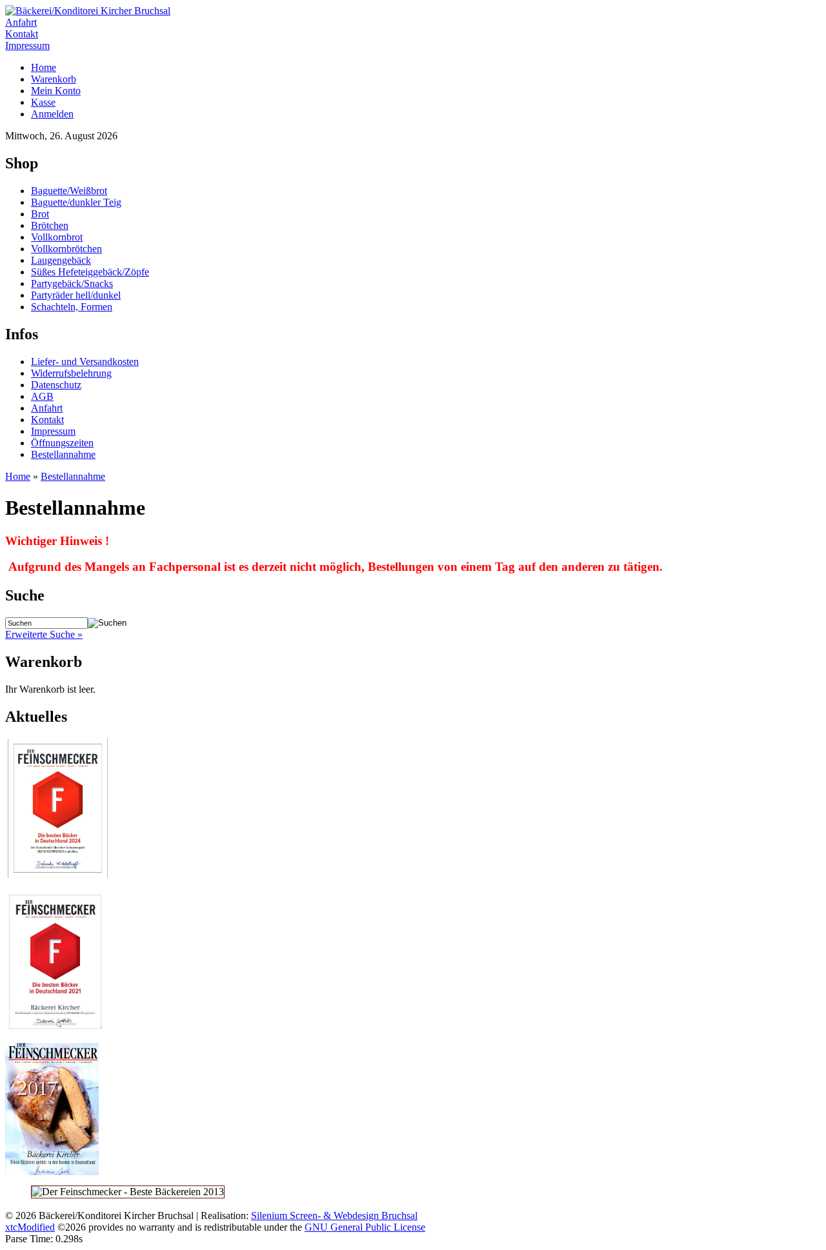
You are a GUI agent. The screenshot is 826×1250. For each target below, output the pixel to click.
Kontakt (21, 33)
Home (43, 67)
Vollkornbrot (57, 237)
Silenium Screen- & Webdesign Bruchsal (334, 1215)
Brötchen (49, 225)
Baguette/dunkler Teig (76, 202)
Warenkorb (53, 79)
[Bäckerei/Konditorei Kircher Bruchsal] (87, 10)
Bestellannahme (63, 454)
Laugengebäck (61, 260)
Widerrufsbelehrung (71, 373)
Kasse (43, 102)
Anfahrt (21, 22)
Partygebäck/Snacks (72, 283)
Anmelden (52, 113)
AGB (42, 396)
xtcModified (30, 1227)
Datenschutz (56, 384)
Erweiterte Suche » (44, 634)
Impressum (27, 45)
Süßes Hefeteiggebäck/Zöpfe (90, 271)
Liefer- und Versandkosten (85, 361)
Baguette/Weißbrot (69, 190)
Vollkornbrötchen (66, 248)
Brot (40, 213)
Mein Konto (56, 90)
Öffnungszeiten (62, 442)
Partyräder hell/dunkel (76, 295)
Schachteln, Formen (71, 306)
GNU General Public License (365, 1227)
